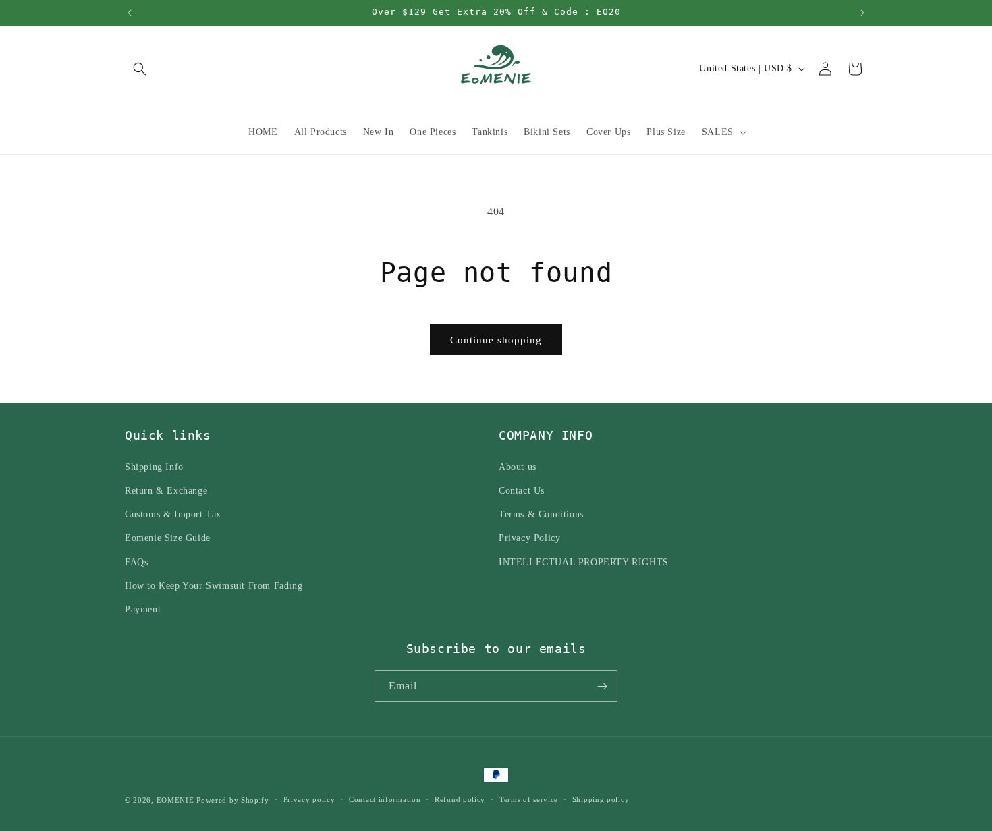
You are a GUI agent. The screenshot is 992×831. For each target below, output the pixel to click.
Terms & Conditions (541, 514)
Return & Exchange (166, 490)
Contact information (384, 799)
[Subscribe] (602, 686)
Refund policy (460, 799)
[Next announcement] (862, 13)
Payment (143, 609)
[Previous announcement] (129, 13)
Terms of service (528, 799)
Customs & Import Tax (173, 514)
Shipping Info (154, 466)
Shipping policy (601, 799)
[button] (140, 69)
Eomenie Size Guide (168, 537)
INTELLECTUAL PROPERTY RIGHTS (584, 561)
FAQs (136, 561)
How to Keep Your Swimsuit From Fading (213, 585)
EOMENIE (175, 800)
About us (517, 466)
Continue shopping (496, 340)
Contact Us (522, 490)
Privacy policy (309, 799)
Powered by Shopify (232, 800)
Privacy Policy (529, 537)
